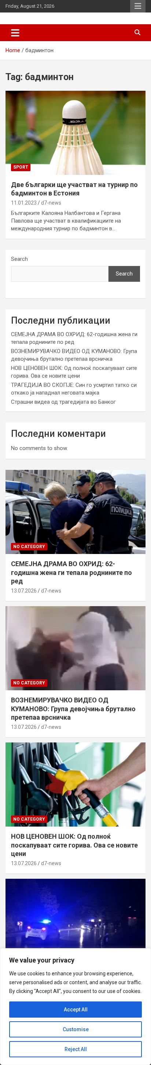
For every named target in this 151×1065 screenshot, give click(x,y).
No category (29, 546)
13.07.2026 (24, 591)
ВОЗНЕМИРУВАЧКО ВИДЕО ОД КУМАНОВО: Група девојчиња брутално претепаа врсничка (73, 708)
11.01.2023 (24, 203)
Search (19, 259)
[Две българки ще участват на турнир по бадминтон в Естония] (75, 132)
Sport (20, 167)
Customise (76, 1029)
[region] (75, 1006)
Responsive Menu (138, 6)
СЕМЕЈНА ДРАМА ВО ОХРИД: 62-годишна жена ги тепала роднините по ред (71, 572)
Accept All (76, 1009)
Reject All (76, 1049)
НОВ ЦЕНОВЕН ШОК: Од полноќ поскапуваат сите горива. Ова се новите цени (74, 844)
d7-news (51, 203)
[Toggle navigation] (15, 32)
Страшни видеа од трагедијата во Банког (63, 402)
